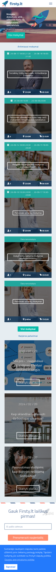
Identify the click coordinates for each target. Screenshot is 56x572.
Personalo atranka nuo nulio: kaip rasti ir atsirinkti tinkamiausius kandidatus (28, 119)
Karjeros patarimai (28, 336)
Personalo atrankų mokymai (28, 213)
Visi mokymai (15, 35)
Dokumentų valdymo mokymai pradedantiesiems (28, 257)
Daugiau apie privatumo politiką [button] (19, 559)
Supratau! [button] (10, 566)
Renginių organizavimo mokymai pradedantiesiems (28, 166)
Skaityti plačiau (28, 382)
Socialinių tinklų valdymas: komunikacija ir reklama (28, 74)
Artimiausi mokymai (28, 46)
